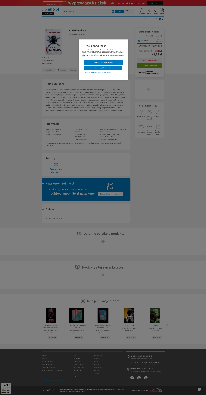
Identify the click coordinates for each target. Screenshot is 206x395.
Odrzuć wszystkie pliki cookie (103, 68)
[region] (103, 59)
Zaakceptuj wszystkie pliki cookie (103, 62)
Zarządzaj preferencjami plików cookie (97, 72)
